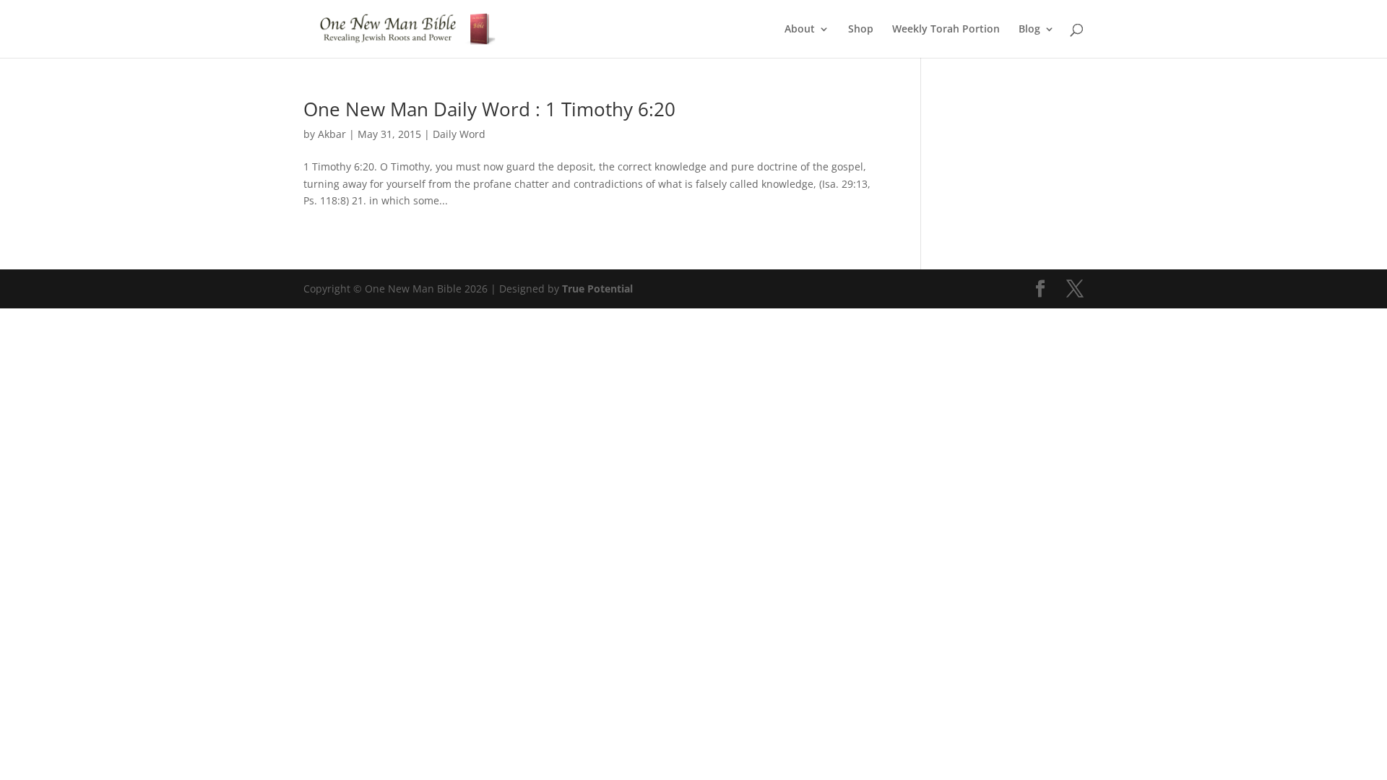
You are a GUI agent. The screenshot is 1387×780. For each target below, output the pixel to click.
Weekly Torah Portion (946, 29)
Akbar (332, 134)
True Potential (597, 288)
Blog (1029, 29)
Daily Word (459, 134)
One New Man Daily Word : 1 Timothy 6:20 (489, 109)
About (800, 29)
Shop (860, 29)
